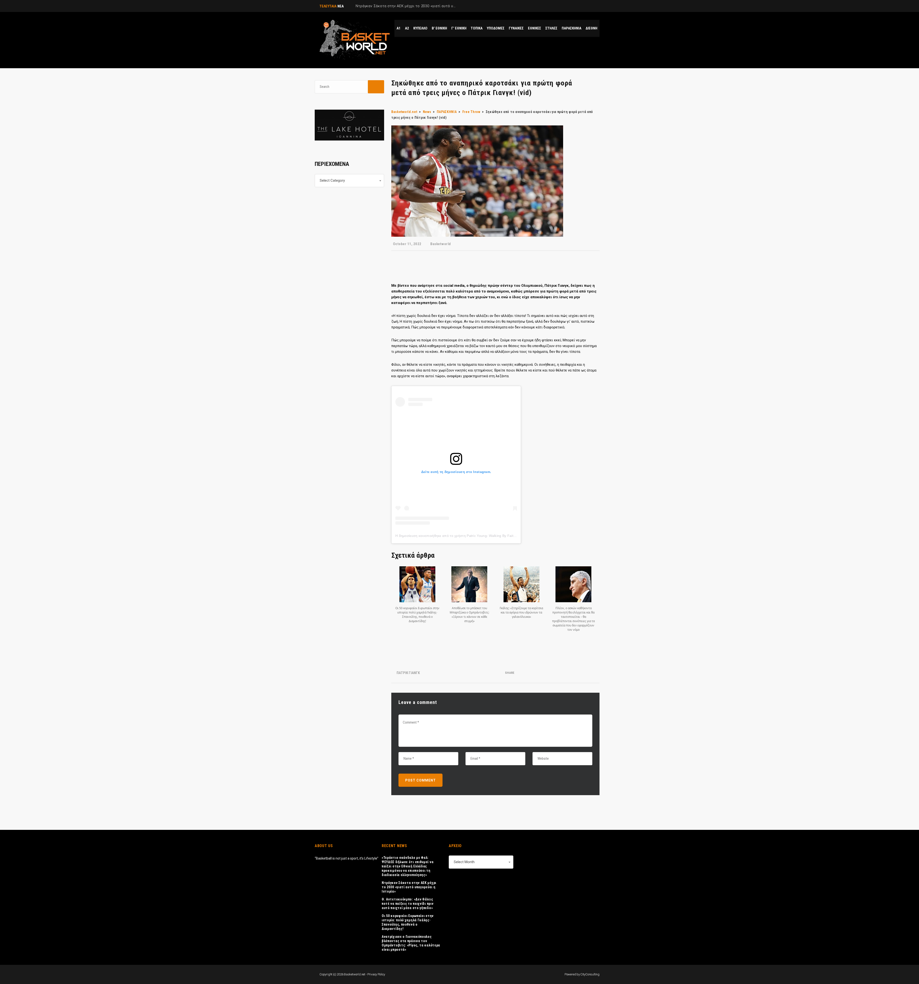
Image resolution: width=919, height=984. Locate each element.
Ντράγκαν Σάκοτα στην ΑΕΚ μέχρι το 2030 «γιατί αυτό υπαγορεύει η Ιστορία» (409, 887)
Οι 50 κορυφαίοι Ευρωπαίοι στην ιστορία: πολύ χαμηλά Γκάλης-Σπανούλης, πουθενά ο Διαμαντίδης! (408, 922)
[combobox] (349, 180)
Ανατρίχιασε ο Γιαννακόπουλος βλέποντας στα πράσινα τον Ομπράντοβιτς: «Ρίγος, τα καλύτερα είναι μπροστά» (411, 943)
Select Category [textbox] (332, 180)
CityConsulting (590, 974)
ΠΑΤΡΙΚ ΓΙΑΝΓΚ (408, 673)
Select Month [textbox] (464, 862)
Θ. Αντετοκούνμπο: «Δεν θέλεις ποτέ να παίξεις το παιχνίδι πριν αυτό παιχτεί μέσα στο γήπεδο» (407, 903)
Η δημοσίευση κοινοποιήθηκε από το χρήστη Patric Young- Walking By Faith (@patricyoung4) (469, 536)
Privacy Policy (376, 974)
